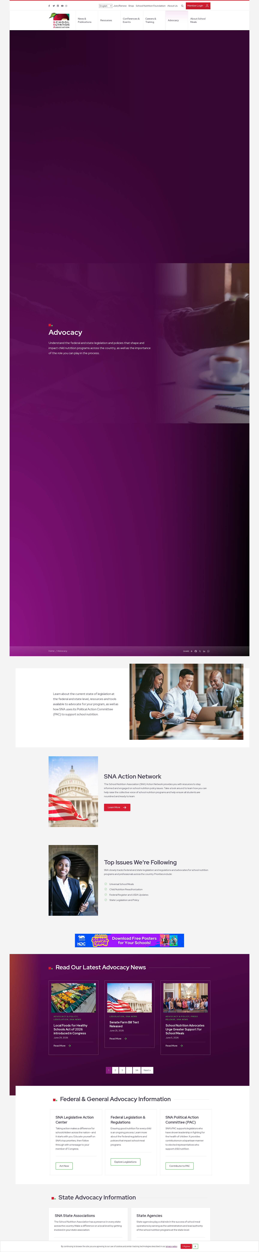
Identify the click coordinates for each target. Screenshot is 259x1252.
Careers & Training (150, 20)
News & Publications (84, 20)
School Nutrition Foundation (151, 5)
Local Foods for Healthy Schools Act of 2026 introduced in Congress (70, 1029)
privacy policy (171, 1246)
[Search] (182, 5)
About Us (172, 5)
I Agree (186, 1246)
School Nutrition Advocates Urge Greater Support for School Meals (185, 1029)
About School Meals (197, 20)
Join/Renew (120, 5)
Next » (147, 1070)
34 (136, 1070)
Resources (106, 20)
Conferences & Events (131, 20)
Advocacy (173, 20)
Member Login (195, 5)
